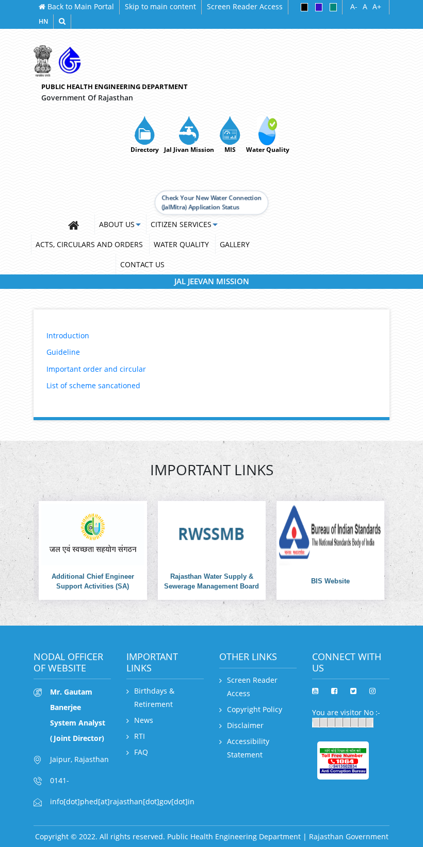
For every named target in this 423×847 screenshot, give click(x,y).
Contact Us (142, 264)
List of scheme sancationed (93, 385)
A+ (376, 6)
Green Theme (333, 7)
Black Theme (304, 7)
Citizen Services (181, 224)
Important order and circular (96, 369)
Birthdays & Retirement (154, 697)
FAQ (141, 752)
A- (353, 6)
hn (43, 21)
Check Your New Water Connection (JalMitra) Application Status (212, 202)
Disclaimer (245, 725)
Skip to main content (160, 6)
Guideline (63, 352)
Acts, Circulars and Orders (89, 244)
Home (78, 224)
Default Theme (318, 7)
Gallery (235, 244)
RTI (139, 736)
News (143, 720)
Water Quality (181, 244)
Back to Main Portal (79, 6)
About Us (117, 224)
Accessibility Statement (248, 747)
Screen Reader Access (245, 6)
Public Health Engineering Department (114, 86)
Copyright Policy (254, 709)
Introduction (67, 335)
